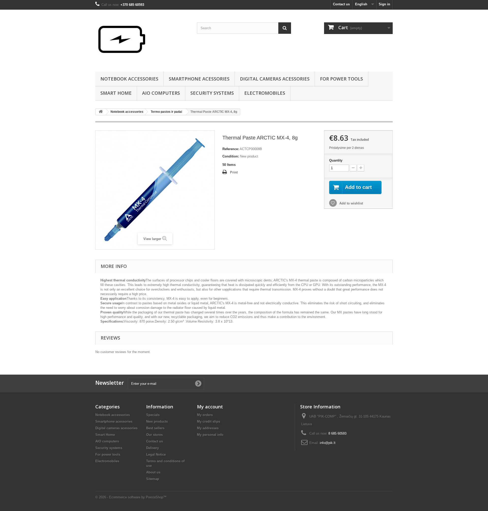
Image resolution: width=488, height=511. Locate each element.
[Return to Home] (100, 112)
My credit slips (208, 421)
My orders (205, 415)
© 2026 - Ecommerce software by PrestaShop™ (130, 497)
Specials (153, 415)
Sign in (384, 4)
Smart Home (116, 93)
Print (234, 172)
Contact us (341, 4)
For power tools (341, 79)
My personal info (210, 435)
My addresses (208, 428)
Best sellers (155, 428)
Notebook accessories (129, 79)
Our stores (154, 435)
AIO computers (161, 93)
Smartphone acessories (199, 79)
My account (210, 407)
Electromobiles (264, 93)
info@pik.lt (328, 443)
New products (157, 421)
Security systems (212, 93)
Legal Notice (156, 454)
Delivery (152, 448)
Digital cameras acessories (275, 79)
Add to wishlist (350, 203)
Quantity (335, 160)
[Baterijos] (142, 39)
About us (153, 472)
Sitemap (152, 479)
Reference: (230, 149)
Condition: (230, 156)
